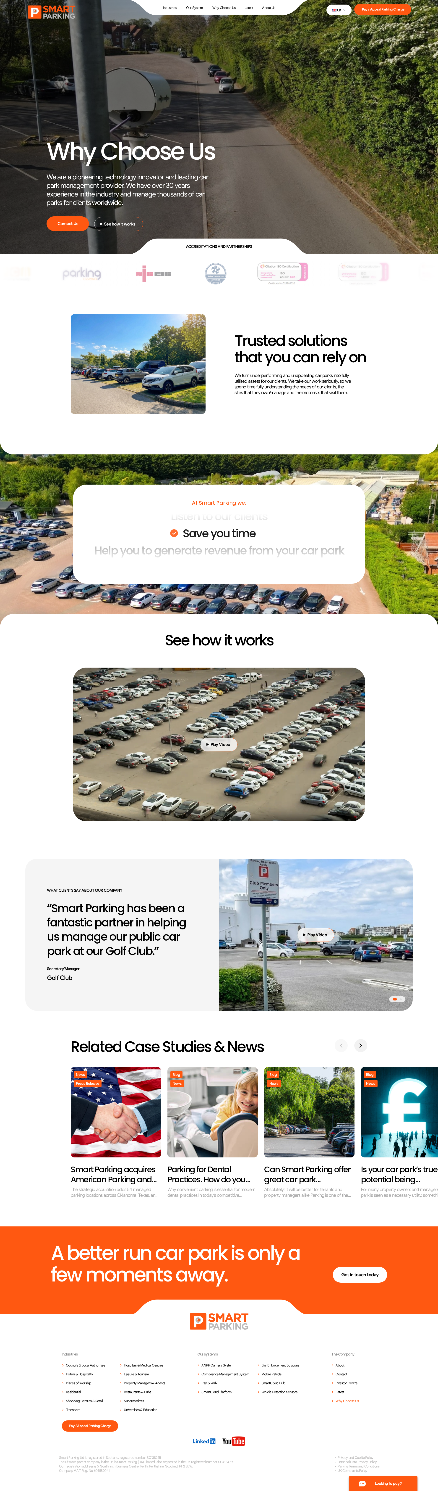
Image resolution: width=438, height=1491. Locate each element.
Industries (170, 8)
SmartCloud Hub (273, 1383)
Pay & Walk (209, 1383)
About (340, 1365)
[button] (339, 10)
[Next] (360, 1045)
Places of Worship (78, 1383)
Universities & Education (140, 1410)
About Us (268, 8)
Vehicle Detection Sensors (279, 1392)
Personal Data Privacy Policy (357, 1462)
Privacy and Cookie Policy (355, 1458)
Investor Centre (346, 1383)
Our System (194, 8)
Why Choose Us (223, 8)
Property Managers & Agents (144, 1383)
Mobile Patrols (271, 1374)
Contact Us (67, 223)
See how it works (119, 224)
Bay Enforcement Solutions (280, 1365)
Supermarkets (134, 1401)
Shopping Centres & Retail (84, 1401)
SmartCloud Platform (216, 1392)
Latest (249, 8)
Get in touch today (360, 1275)
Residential (73, 1392)
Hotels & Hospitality (79, 1374)
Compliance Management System (225, 1374)
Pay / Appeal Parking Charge (383, 9)
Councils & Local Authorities (85, 1365)
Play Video (220, 744)
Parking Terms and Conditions (358, 1466)
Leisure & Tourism (136, 1374)
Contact (341, 1374)
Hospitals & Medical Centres (143, 1365)
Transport (73, 1410)
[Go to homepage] (219, 1321)
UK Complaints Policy (352, 1471)
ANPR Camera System (217, 1365)
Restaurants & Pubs (137, 1392)
